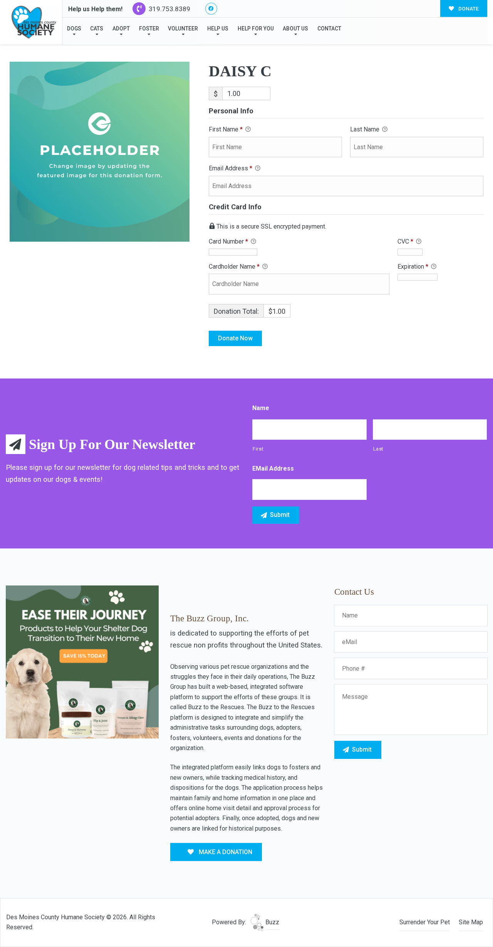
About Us (295, 28)
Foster (149, 28)
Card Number (228, 241)
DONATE (468, 8)
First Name (226, 129)
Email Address (230, 168)
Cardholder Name (234, 266)
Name (260, 408)
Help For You (256, 28)
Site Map (471, 922)
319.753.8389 (168, 9)
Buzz (271, 922)
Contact (329, 28)
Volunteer (183, 28)
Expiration (412, 266)
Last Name (365, 129)
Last (378, 449)
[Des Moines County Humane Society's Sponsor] (82, 661)
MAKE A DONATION (224, 852)
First (258, 449)
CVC (405, 241)
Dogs (74, 28)
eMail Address (273, 468)
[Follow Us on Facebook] (211, 9)
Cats (96, 28)
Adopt (121, 28)
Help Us (217, 28)
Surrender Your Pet (424, 922)
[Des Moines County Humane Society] (34, 22)
